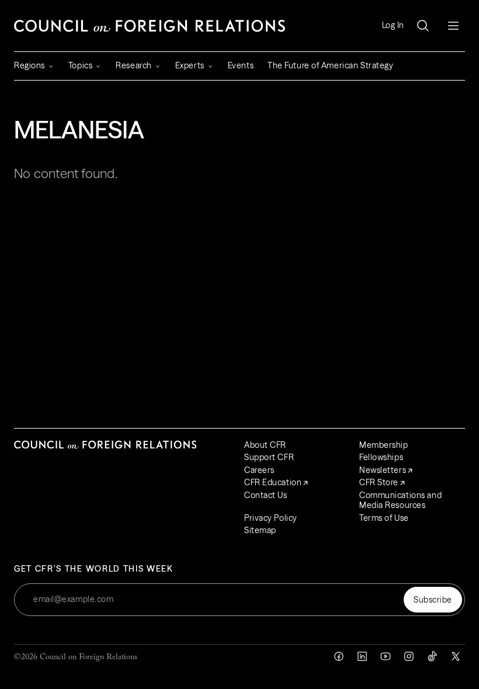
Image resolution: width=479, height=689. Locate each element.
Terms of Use (384, 518)
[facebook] (338, 656)
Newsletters (382, 470)
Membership (383, 445)
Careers (259, 470)
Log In (393, 25)
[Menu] (453, 25)
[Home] (149, 25)
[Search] (423, 25)
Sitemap (260, 530)
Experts (189, 65)
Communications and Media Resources (400, 500)
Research (133, 65)
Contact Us (265, 495)
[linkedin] (362, 656)
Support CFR (269, 457)
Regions (29, 65)
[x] (455, 656)
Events (241, 65)
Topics (80, 65)
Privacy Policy (270, 518)
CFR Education (272, 482)
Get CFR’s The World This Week (93, 569)
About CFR (265, 445)
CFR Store (378, 482)
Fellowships (381, 457)
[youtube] (385, 656)
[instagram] (409, 656)
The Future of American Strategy (330, 65)
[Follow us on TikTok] (432, 656)
